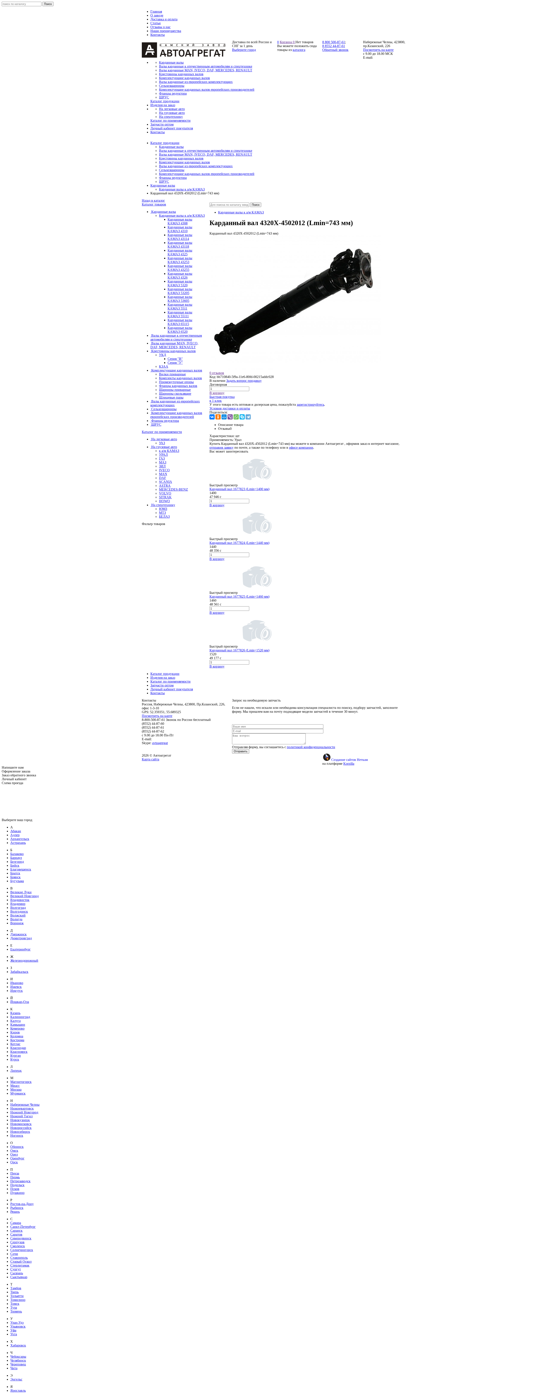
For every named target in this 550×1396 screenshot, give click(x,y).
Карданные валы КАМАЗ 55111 (180, 314)
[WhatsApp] (236, 416)
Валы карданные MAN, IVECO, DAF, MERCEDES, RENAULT (205, 154)
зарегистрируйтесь (310, 404)
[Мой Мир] (224, 416)
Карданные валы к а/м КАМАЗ (182, 189)
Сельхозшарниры (171, 170)
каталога (299, 50)
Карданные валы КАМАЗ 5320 (180, 283)
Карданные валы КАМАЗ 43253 (180, 260)
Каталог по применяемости (162, 432)
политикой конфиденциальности (311, 747)
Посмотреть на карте (378, 50)
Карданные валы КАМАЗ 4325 (180, 252)
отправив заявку (221, 447)
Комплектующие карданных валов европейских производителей (206, 174)
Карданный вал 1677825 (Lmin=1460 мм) (239, 596)
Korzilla (348, 763)
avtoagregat (160, 743)
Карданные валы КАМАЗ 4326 (180, 275)
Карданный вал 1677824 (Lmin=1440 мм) (239, 543)
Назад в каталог (153, 200)
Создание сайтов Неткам (349, 760)
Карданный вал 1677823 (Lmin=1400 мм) (239, 489)
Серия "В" (175, 359)
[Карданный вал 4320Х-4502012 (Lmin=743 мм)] (295, 369)
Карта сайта (150, 759)
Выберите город (244, 50)
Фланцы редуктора (173, 178)
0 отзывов (216, 373)
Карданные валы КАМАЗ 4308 (180, 221)
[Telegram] (248, 416)
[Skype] (242, 416)
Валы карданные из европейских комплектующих (196, 166)
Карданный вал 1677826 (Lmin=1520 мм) (239, 650)
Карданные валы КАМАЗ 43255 (180, 268)
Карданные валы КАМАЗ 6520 (180, 329)
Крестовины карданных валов (181, 158)
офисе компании (301, 447)
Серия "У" (175, 362)
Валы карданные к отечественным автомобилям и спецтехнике (205, 150)
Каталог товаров (154, 204)
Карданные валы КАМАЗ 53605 (180, 299)
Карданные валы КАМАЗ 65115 (180, 322)
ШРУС (164, 181)
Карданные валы (171, 147)
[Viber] (230, 416)
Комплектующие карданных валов (184, 162)
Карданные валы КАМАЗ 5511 (180, 306)
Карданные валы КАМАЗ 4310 (180, 229)
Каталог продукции (164, 143)
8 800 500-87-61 (333, 42)
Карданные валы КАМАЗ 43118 (180, 244)
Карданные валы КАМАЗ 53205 (180, 291)
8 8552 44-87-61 (333, 46)
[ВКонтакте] (212, 416)
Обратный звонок (335, 50)
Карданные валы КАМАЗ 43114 (180, 237)
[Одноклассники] (218, 416)
